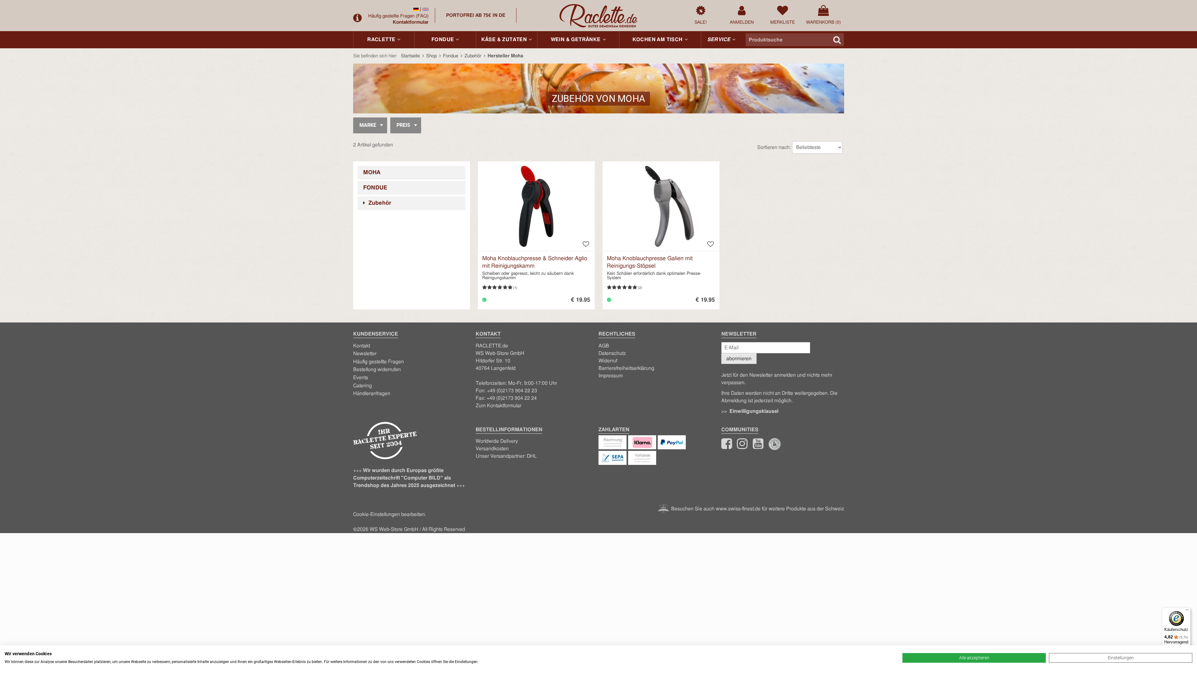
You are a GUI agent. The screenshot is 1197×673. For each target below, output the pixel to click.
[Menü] (1187, 611)
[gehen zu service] (358, 18)
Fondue (375, 188)
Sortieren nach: (774, 147)
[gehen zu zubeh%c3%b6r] (425, 9)
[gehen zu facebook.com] (726, 446)
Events (360, 377)
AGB (603, 345)
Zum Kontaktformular (499, 405)
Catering (362, 385)
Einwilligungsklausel (753, 411)
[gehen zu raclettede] (758, 446)
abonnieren (739, 358)
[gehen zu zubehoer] (416, 9)
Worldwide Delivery (497, 441)
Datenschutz (612, 353)
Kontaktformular (411, 22)
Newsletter (365, 353)
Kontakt (361, 345)
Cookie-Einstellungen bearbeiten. (389, 514)
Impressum (610, 375)
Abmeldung (734, 400)
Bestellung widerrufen (377, 369)
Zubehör (379, 203)
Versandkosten (492, 448)
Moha (372, 172)
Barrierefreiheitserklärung (626, 368)
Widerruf (607, 360)
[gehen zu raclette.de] (742, 446)
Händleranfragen (371, 393)
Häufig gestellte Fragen (398, 16)
